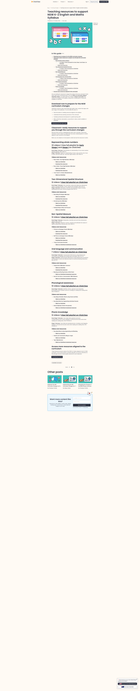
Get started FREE (104, 1)
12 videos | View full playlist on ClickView (69, 68)
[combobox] (82, 401)
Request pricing (94, 1)
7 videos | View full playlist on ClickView (69, 78)
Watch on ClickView (60, 161)
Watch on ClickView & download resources (66, 244)
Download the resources (61, 164)
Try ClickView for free (57, 357)
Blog (48, 7)
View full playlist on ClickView (74, 182)
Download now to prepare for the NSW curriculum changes (68, 56)
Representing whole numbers (62, 60)
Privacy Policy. (85, 407)
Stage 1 (65, 147)
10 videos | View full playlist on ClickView (69, 83)
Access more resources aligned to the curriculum (66, 91)
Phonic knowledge (60, 86)
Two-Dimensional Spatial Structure (64, 66)
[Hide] (63, 53)
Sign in (87, 1)
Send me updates (82, 405)
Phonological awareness (61, 81)
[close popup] (136, 679)
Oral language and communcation (63, 76)
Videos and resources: (63, 65)
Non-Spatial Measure (60, 71)
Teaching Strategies (55, 7)
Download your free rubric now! (59, 123)
